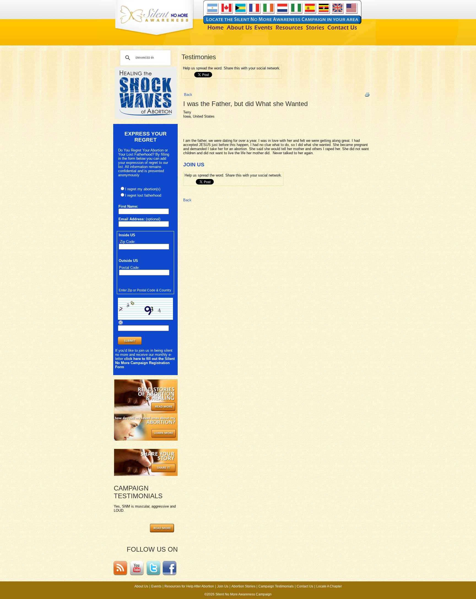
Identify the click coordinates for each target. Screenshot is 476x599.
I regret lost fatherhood (143, 195)
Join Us (222, 586)
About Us (141, 586)
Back (188, 95)
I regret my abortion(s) (142, 189)
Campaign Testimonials (276, 586)
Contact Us (305, 586)
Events (156, 586)
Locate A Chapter (329, 586)
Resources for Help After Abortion (189, 586)
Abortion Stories (243, 586)
